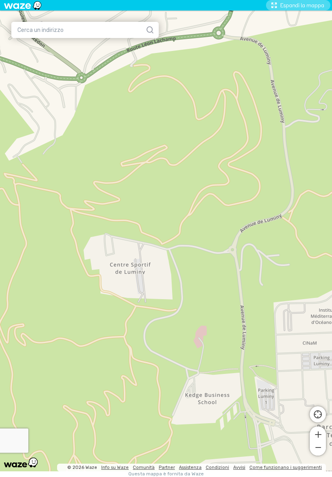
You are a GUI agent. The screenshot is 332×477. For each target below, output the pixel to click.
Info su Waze (115, 467)
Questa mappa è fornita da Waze (166, 474)
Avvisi (239, 467)
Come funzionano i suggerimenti (285, 467)
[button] (318, 433)
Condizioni (217, 467)
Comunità (144, 467)
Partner (167, 467)
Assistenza (190, 467)
